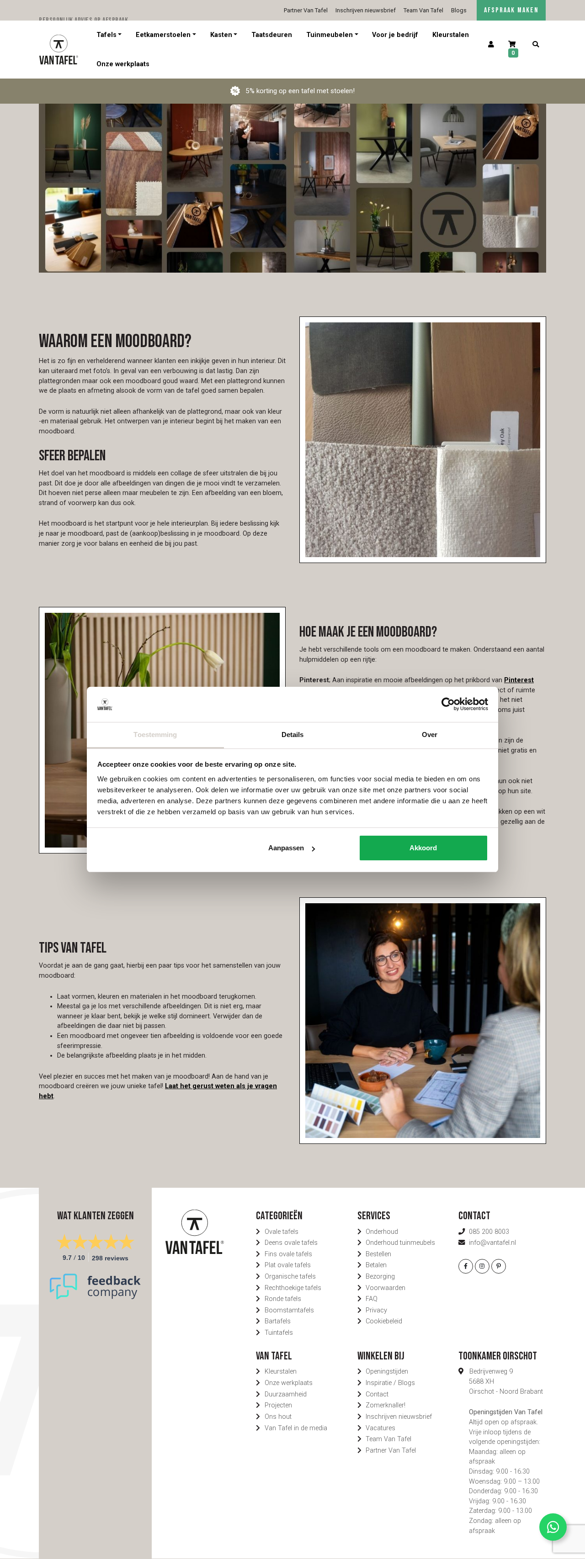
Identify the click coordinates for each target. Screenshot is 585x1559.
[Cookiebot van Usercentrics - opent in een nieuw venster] (448, 704)
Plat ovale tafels (288, 1265)
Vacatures (380, 1428)
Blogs (459, 10)
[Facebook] (465, 1266)
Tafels (106, 35)
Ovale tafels (281, 1232)
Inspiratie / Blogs (390, 1383)
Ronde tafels (283, 1299)
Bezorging (380, 1276)
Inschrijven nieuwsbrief (365, 10)
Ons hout (278, 1417)
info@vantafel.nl (492, 1243)
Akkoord (423, 848)
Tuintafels (279, 1333)
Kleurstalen (450, 35)
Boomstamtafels (289, 1310)
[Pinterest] (498, 1266)
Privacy (376, 1310)
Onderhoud (382, 1232)
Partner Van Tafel (306, 10)
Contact (377, 1394)
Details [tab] (293, 734)
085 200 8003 (489, 1232)
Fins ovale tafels (288, 1254)
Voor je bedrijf (395, 35)
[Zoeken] (535, 45)
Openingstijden (387, 1371)
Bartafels (278, 1321)
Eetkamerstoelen (163, 35)
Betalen (376, 1265)
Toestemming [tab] (155, 734)
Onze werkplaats (122, 64)
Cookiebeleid (384, 1321)
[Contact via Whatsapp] (553, 1527)
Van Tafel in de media (296, 1428)
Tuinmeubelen (329, 35)
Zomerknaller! (385, 1405)
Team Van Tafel (423, 10)
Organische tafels (290, 1276)
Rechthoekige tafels (293, 1288)
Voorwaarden (385, 1288)
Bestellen (378, 1254)
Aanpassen (286, 848)
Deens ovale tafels (291, 1243)
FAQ (372, 1299)
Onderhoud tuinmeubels (400, 1243)
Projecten (278, 1405)
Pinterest (519, 680)
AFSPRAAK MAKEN (511, 10)
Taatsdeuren (271, 35)
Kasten (221, 35)
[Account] (491, 45)
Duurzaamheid (286, 1394)
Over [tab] (429, 734)
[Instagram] (482, 1266)
